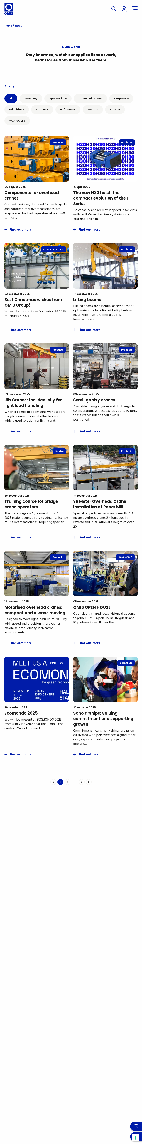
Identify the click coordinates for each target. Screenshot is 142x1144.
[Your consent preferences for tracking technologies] (135, 1137)
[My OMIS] (124, 9)
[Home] (8, 9)
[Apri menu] (135, 9)
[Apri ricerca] (114, 9)
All (11, 98)
